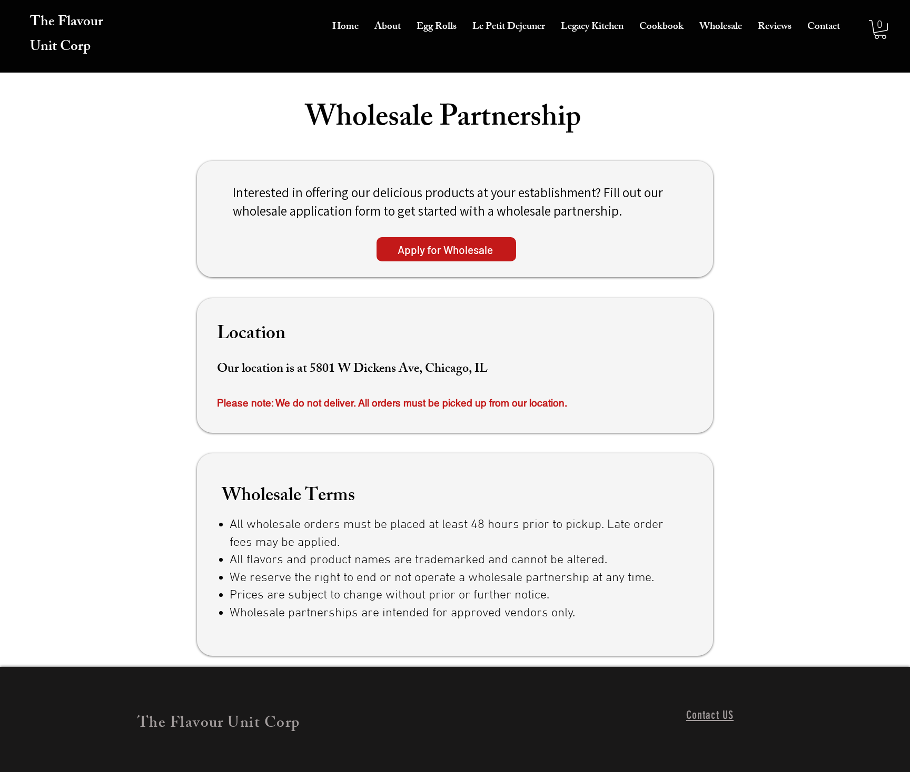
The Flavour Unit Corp (66, 35)
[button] (880, 29)
